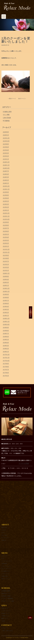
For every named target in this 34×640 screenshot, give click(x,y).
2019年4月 (6, 306)
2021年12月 (6, 249)
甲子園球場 (6, 120)
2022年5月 (6, 234)
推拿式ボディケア (5, 593)
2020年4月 (6, 279)
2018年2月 (6, 348)
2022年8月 (6, 225)
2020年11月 (6, 273)
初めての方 (4, 527)
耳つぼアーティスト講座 (7, 601)
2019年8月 (6, 297)
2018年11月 (6, 321)
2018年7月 (6, 333)
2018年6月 (6, 336)
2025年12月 (6, 138)
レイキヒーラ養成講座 (7, 598)
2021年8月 (6, 258)
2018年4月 (6, 342)
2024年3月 (6, 177)
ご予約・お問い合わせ (7, 630)
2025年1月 (6, 159)
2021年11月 (6, 252)
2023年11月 (6, 189)
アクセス (3, 628)
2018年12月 (6, 318)
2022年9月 (6, 222)
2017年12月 (6, 354)
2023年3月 (6, 204)
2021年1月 (6, 270)
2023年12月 (6, 186)
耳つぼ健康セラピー (5, 571)
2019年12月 (6, 288)
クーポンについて (5, 610)
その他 (3, 621)
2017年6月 (6, 372)
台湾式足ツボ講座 (5, 596)
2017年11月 (6, 357)
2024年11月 (6, 165)
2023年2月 (6, 207)
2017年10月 (6, 360)
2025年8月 (6, 144)
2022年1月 (6, 246)
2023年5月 (6, 201)
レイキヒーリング (5, 573)
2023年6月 (6, 198)
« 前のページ (12, 98)
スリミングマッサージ (6, 566)
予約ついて (4, 608)
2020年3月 (6, 282)
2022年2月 (6, 243)
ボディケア (4, 556)
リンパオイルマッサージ (6, 561)
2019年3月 (6, 309)
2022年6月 (6, 231)
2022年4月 (6, 237)
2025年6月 (6, 147)
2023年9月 (6, 192)
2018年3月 (6, 345)
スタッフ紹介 (4, 535)
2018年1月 (6, 351)
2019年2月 (6, 312)
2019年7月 (6, 300)
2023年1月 (6, 210)
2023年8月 (6, 195)
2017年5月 (6, 375)
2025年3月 (6, 153)
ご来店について (5, 615)
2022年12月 (6, 213)
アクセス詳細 (24, 463)
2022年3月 (6, 240)
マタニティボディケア (6, 568)
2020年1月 (6, 285)
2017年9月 (6, 363)
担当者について (5, 613)
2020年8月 (6, 276)
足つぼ (2, 558)
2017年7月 (6, 369)
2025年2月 (6, 156)
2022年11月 (6, 216)
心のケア (3, 532)
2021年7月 (6, 261)
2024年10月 (6, 168)
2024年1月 (6, 183)
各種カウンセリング (5, 578)
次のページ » (22, 98)
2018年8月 (6, 330)
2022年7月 (6, 228)
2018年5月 (6, 339)
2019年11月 (6, 291)
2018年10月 (6, 324)
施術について (4, 618)
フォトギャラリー (5, 537)
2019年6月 (6, 303)
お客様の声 (3, 540)
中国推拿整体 (4, 563)
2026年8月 (6, 132)
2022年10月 (6, 219)
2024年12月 (6, 162)
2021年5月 (6, 264)
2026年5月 (6, 135)
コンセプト (3, 530)
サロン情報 (6, 114)
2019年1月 (6, 315)
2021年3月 (6, 267)
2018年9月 (6, 327)
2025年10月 (6, 141)
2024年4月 (6, 174)
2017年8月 (6, 366)
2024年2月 (6, 180)
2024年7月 (6, 171)
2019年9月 (6, 294)
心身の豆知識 (7, 117)
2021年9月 (6, 255)
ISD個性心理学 (7, 111)
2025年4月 (6, 150)
